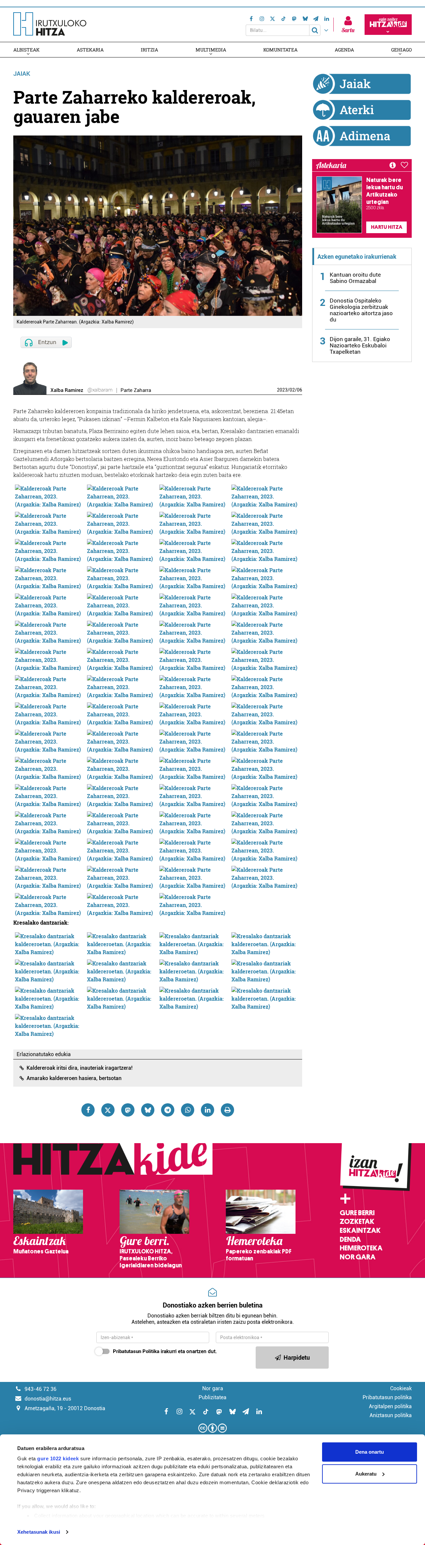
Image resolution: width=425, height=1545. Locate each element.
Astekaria (90, 49)
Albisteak (26, 49)
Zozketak (357, 1221)
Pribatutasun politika (387, 1397)
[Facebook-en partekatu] (88, 1110)
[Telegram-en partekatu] (167, 1110)
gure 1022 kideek (58, 1458)
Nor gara (358, 1257)
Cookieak (401, 1388)
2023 (282, 390)
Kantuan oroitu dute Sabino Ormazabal (355, 277)
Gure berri (357, 1213)
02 (292, 390)
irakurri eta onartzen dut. (165, 1351)
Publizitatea (212, 1397)
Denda (350, 1239)
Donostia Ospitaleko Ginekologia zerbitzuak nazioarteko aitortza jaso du (361, 310)
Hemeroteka (361, 1248)
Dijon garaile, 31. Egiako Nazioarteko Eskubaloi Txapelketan (360, 345)
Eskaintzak (360, 1230)
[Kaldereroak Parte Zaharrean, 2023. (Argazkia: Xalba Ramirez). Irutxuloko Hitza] (49, 495)
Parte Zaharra (136, 390)
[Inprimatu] (227, 1110)
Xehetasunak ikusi (38, 1532)
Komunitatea (280, 49)
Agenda (344, 49)
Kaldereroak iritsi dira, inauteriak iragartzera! (79, 1068)
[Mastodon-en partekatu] (127, 1110)
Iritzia (149, 49)
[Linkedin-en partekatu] (207, 1110)
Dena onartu (369, 1452)
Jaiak (21, 73)
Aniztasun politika (391, 1415)
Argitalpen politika (390, 1406)
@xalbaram (100, 390)
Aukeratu (366, 1474)
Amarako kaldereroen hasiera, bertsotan (74, 1078)
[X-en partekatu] (108, 1110)
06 (299, 390)
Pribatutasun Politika (136, 1351)
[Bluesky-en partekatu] (147, 1110)
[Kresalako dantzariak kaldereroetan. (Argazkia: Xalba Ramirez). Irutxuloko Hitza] (49, 943)
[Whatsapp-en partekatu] (187, 1110)
